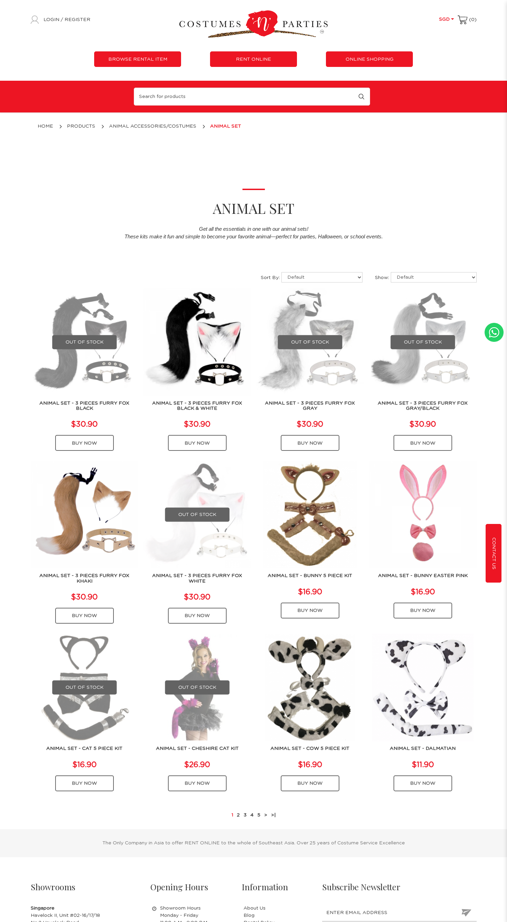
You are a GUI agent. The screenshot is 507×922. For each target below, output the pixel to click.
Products (81, 126)
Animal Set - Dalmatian (423, 748)
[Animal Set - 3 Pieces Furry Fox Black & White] (197, 341)
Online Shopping (370, 59)
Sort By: (270, 277)
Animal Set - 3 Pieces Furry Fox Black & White (197, 406)
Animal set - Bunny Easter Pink (423, 575)
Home (45, 126)
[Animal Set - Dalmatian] (423, 687)
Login (52, 19)
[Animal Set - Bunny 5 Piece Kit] (310, 514)
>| (273, 815)
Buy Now (84, 443)
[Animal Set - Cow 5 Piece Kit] (310, 687)
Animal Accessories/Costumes (152, 126)
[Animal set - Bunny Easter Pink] (423, 514)
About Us (254, 908)
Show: (382, 277)
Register (77, 19)
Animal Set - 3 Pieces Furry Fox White (197, 578)
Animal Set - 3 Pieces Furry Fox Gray (310, 406)
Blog (249, 915)
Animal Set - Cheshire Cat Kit (197, 748)
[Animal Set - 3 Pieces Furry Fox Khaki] (84, 514)
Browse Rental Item (137, 59)
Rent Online (253, 59)
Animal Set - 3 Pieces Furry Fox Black (84, 406)
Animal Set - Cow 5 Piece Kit (309, 748)
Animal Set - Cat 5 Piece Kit (84, 748)
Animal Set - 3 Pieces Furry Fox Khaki (84, 578)
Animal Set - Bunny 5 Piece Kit (310, 575)
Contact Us (493, 553)
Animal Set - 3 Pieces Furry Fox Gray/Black (423, 406)
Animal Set (225, 126)
